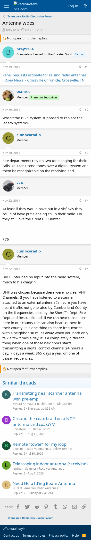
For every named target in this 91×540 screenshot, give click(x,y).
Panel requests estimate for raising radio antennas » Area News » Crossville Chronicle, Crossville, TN (44, 77)
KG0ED (17, 488)
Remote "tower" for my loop (39, 444)
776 (20, 182)
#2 (87, 110)
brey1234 (12, 30)
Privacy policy (58, 535)
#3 (87, 153)
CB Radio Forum (39, 429)
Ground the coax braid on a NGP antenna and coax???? (44, 421)
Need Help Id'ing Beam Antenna (44, 483)
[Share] (80, 67)
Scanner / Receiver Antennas (44, 468)
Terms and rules (34, 535)
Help (75, 535)
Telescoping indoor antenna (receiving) (50, 463)
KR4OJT (17, 404)
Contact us (11, 535)
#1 (87, 67)
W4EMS (23, 91)
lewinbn (18, 468)
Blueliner (19, 449)
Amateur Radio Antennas (41, 488)
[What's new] (85, 5)
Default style (16, 528)
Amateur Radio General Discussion (48, 404)
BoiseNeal (19, 429)
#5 (87, 269)
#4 (87, 201)
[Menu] (6, 6)
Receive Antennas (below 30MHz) (49, 449)
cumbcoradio (29, 134)
